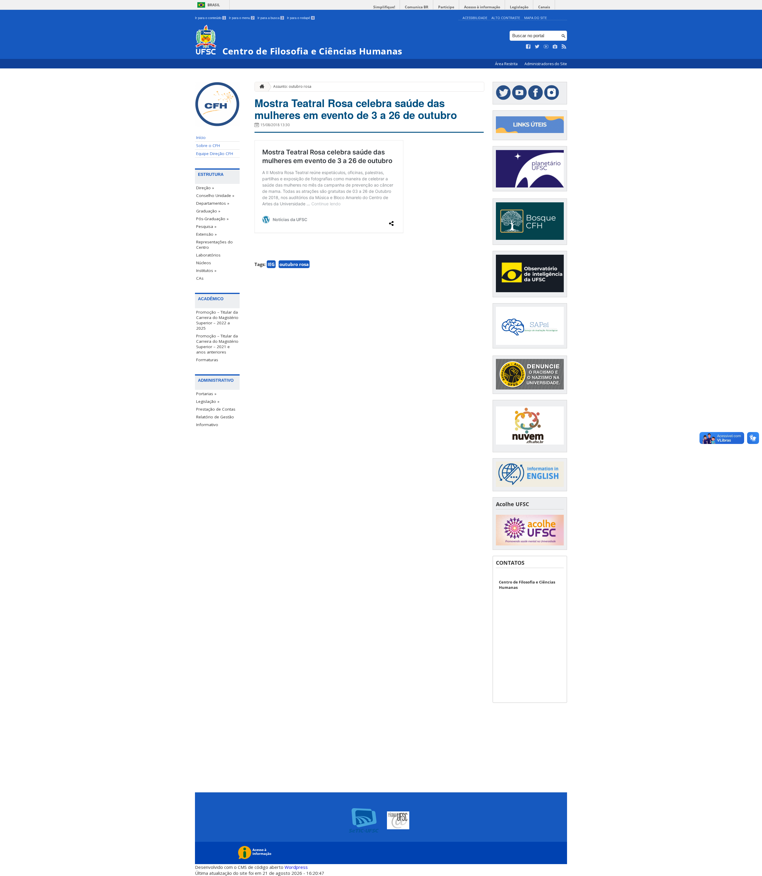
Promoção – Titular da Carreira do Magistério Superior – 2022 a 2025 (217, 320)
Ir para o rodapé (300, 18)
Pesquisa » (206, 226)
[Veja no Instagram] (555, 46)
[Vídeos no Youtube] (546, 46)
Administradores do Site (545, 63)
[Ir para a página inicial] (260, 86)
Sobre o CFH (208, 145)
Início (201, 137)
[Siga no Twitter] (537, 46)
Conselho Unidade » (215, 195)
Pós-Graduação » (212, 218)
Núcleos (203, 262)
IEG (271, 264)
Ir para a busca (270, 18)
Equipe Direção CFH (214, 153)
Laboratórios (208, 255)
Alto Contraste (505, 17)
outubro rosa (294, 264)
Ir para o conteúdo (210, 18)
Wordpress (296, 867)
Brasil (213, 4)
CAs (200, 278)
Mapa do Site (535, 17)
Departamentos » (212, 203)
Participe (446, 7)
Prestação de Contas (215, 409)
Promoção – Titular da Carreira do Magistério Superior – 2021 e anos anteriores (217, 344)
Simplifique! (384, 7)
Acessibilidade (475, 17)
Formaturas (207, 359)
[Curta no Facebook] (528, 46)
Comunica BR (416, 7)
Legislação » (207, 401)
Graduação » (208, 211)
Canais (544, 7)
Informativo (207, 424)
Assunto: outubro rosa (292, 86)
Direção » (205, 187)
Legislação (519, 7)
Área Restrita (507, 63)
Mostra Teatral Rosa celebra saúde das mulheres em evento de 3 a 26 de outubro (355, 109)
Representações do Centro (214, 244)
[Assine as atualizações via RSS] (564, 46)
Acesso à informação (482, 7)
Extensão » (206, 234)
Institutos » (206, 270)
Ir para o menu (241, 18)
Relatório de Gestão (215, 417)
